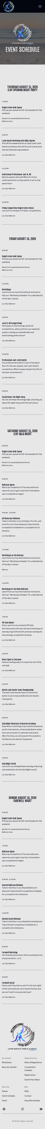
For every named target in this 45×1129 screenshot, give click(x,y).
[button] (40, 6)
